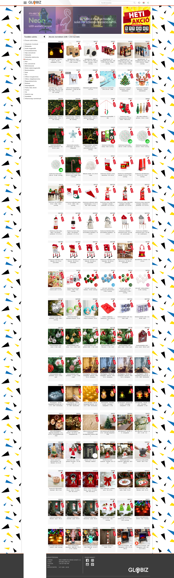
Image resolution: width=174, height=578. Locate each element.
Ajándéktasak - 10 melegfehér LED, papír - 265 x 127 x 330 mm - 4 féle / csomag (108, 61)
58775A (60, 328)
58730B (112, 213)
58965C (95, 499)
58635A (129, 70)
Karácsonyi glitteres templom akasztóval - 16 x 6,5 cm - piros (56, 146)
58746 (78, 270)
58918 (78, 413)
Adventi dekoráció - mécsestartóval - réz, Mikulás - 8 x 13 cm (55, 461)
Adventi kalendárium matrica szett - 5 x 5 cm (56, 288)
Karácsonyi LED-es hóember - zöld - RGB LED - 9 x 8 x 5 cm (90, 547)
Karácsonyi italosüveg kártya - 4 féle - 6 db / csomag (73, 289)
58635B (147, 70)
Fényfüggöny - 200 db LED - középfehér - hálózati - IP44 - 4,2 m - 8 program (125, 375)
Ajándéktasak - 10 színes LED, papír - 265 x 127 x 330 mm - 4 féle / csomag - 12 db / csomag (56, 90)
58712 (113, 156)
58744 (61, 270)
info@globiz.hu (64, 562)
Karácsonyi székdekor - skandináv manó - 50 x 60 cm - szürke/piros (142, 232)
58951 (96, 442)
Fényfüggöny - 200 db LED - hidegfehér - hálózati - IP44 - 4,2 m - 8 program (107, 375)
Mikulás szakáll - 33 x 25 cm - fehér (90, 174)
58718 (61, 184)
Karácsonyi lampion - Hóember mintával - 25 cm (73, 317)
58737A (95, 242)
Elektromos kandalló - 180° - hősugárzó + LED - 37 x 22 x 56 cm (125, 547)
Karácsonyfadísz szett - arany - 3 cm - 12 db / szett (73, 346)
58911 (130, 385)
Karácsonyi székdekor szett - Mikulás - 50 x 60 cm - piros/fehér (90, 261)
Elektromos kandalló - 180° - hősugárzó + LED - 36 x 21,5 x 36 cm (142, 547)
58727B (129, 184)
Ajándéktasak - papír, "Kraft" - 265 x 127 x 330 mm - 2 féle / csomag (73, 60)
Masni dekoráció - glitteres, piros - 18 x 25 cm (108, 489)
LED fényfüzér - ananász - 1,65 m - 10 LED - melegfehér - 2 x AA (56, 60)
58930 (96, 413)
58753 (113, 270)
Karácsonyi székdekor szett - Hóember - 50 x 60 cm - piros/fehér (108, 261)
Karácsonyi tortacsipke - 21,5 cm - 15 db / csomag (142, 145)
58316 (78, 41)
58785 (61, 356)
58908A (95, 385)
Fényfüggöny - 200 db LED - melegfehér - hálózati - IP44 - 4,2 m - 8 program (90, 375)
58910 (113, 385)
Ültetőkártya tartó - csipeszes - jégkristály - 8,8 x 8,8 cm (125, 461)
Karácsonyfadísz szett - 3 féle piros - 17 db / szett (107, 346)
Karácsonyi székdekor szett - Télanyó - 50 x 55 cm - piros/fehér (73, 261)
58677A (60, 127)
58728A (60, 213)
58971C (129, 499)
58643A (60, 99)
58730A (95, 213)
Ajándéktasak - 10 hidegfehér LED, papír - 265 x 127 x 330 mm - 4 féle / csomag (142, 61)
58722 (78, 184)
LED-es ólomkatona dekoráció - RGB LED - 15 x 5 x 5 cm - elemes (73, 547)
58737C (129, 242)
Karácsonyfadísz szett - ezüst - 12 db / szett (56, 346)
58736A (60, 242)
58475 (78, 70)
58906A (77, 385)
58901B (112, 356)
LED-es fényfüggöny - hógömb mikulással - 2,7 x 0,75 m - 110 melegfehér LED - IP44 (55, 433)
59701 (113, 528)
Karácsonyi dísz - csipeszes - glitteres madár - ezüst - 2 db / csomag (90, 118)
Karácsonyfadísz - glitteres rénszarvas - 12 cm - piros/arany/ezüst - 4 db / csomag (90, 147)
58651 (130, 99)
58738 (147, 242)
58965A (60, 499)
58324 (130, 41)
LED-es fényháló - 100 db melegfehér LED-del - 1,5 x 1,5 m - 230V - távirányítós (90, 404)
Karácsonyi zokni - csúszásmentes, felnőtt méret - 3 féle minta (125, 118)
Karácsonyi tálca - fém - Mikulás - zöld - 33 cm (142, 489)
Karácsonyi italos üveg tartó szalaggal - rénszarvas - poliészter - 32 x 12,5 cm (142, 204)
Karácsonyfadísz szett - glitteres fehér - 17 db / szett (90, 346)
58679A (77, 127)
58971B (112, 499)
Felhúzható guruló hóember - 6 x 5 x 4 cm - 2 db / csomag (108, 518)
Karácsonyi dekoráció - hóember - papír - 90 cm (73, 517)
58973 (147, 499)
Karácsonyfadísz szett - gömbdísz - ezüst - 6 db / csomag (55, 318)
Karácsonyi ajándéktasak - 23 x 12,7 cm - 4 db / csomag (142, 175)
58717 (147, 156)
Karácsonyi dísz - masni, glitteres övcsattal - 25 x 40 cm (73, 461)
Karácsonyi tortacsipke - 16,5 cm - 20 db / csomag (125, 145)
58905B (60, 385)
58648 (113, 99)
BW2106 (146, 528)
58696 (130, 127)
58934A (129, 413)
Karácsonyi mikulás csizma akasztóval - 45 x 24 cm (108, 174)
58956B (95, 471)
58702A (77, 156)
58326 (61, 70)
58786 (78, 356)
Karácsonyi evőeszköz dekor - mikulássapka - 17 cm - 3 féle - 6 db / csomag (90, 204)
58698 (61, 156)
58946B (60, 442)
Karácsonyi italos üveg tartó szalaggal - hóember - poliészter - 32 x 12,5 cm (125, 204)
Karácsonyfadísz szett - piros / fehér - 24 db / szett (125, 346)
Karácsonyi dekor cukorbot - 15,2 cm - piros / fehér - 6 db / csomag (73, 175)
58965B (77, 499)
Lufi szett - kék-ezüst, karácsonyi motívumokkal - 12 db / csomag (108, 289)
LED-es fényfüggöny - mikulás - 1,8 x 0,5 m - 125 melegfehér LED (73, 432)
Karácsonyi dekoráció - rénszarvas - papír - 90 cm (90, 517)
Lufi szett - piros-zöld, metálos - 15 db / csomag (90, 288)
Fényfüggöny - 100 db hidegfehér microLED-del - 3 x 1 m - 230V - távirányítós (142, 375)
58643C (95, 99)
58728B (77, 213)
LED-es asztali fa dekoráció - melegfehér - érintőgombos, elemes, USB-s (90, 433)
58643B (77, 99)
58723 (96, 184)
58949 (78, 442)
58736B (77, 242)
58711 (96, 156)
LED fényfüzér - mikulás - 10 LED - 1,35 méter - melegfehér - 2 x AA (142, 404)
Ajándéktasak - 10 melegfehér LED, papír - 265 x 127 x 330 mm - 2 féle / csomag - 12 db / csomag (125, 61)
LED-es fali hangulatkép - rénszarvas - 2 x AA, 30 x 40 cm (73, 89)
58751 (96, 270)
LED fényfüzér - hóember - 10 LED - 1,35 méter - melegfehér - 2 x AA (108, 404)
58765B (77, 299)
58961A (129, 471)
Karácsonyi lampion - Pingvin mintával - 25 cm (90, 317)
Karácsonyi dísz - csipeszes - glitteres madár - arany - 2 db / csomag (73, 118)
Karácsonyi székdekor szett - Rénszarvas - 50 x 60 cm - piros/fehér (125, 261)
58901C (129, 356)
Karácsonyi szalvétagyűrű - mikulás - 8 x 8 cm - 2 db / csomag (125, 175)
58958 (113, 471)
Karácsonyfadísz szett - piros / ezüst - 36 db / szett (142, 346)
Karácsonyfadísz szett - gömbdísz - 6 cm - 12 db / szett (56, 375)
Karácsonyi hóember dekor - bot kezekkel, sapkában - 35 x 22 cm (90, 232)
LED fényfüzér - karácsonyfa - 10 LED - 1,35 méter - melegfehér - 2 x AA (125, 404)
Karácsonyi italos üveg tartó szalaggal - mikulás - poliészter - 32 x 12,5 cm (107, 204)
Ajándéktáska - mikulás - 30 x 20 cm (142, 260)
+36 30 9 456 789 (64, 563)
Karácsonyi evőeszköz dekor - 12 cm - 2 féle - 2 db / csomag (73, 204)
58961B (147, 471)
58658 (147, 99)
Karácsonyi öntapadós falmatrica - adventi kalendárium (125, 89)
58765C (95, 299)
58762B (60, 299)
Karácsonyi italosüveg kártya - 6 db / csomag (108, 145)
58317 (96, 41)
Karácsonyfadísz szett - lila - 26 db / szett (142, 317)
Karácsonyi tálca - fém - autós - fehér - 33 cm (125, 489)
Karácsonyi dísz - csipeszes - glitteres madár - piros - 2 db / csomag (55, 118)
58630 (113, 70)
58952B (129, 442)
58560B (95, 70)
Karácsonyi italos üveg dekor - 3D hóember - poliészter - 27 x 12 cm (73, 232)
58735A (129, 213)
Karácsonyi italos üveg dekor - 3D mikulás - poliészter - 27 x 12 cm (56, 232)
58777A (95, 328)
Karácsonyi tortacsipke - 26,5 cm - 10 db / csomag (55, 174)
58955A (147, 442)
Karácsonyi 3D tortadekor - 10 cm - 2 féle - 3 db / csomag (56, 204)
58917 (61, 413)
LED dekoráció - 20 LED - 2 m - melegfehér (125, 431)
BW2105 (129, 528)
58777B (112, 328)
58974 (61, 528)
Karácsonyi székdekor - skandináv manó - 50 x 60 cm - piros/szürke (125, 232)
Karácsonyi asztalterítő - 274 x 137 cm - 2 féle (107, 88)
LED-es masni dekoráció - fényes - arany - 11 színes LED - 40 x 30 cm (90, 490)
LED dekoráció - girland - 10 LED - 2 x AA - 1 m (142, 431)
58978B (95, 528)
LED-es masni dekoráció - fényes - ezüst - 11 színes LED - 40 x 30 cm (73, 490)
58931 (113, 413)
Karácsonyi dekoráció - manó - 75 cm (108, 546)
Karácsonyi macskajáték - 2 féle (108, 117)
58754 (130, 270)
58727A (112, 184)
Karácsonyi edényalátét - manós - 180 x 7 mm (142, 460)
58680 (96, 127)
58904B (147, 356)
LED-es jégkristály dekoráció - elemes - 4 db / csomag (55, 546)
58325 (147, 41)
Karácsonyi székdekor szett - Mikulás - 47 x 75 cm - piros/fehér (56, 261)
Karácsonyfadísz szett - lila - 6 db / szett (125, 317)
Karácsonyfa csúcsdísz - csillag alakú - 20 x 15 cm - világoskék (73, 146)
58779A (147, 328)
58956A (77, 471)
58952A (112, 442)
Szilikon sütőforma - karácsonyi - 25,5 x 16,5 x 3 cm (108, 318)
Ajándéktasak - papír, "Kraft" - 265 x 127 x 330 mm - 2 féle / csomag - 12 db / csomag (90, 61)
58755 (147, 270)
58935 (147, 413)
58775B (77, 328)
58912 (147, 385)
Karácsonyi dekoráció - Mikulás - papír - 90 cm (56, 517)
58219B (60, 41)
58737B (112, 242)
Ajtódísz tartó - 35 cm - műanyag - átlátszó (90, 460)
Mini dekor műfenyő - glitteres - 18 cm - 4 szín (142, 117)
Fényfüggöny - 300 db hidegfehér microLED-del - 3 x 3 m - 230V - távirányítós (55, 404)
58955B (60, 471)
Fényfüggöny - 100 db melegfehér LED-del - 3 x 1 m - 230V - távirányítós (73, 404)
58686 (113, 127)
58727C (147, 184)
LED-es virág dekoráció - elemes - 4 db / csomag (142, 517)
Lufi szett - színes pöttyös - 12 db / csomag (142, 288)
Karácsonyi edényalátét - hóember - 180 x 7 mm (55, 489)
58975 (78, 528)
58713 (130, 156)
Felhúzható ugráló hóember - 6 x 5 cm (90, 88)
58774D (147, 299)
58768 (113, 299)
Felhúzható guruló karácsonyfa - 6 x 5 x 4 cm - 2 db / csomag (125, 518)
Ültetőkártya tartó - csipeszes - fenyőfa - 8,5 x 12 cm (107, 461)
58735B (147, 213)
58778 (130, 328)
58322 (113, 41)
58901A (95, 356)
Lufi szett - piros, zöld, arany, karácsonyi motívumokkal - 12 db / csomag (125, 290)
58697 (147, 127)
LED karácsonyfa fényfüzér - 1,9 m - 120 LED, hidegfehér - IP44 (107, 432)
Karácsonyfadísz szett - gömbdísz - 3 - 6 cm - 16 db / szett (73, 375)
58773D (129, 299)
